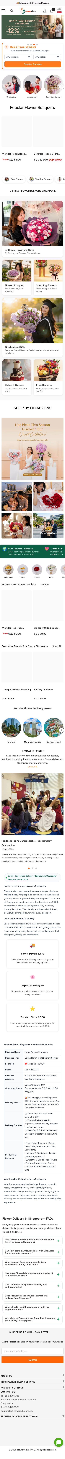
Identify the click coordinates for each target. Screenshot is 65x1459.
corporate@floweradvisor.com (17, 1411)
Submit (32, 1359)
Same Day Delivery (54, 97)
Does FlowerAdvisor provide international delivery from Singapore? (26, 1296)
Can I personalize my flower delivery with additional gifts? (26, 1285)
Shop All (44, 584)
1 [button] (28, 44)
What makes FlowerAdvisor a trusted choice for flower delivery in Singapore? (29, 1240)
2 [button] (31, 44)
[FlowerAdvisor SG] (32, 27)
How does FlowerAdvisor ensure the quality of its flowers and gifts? (29, 1274)
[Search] (12, 11)
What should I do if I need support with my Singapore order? (27, 1308)
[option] (32, 28)
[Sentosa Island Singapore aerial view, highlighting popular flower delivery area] (53, 728)
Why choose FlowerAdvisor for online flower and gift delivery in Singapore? (30, 1319)
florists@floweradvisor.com (21, 1399)
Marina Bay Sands (32, 742)
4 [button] (37, 44)
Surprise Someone (33, 64)
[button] (61, 86)
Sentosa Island (54, 742)
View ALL (32, 766)
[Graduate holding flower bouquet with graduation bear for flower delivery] (11, 84)
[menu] (3, 11)
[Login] (44, 10)
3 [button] (34, 44)
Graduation (11, 97)
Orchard (11, 742)
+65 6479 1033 (11, 1395)
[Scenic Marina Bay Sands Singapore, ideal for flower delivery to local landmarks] (32, 728)
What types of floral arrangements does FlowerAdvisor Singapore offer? (25, 1263)
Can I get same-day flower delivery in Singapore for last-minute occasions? (29, 1252)
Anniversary (32, 97)
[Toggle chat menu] (58, 1442)
